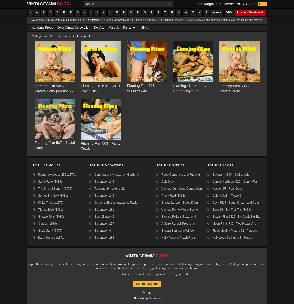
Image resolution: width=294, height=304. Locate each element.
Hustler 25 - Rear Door (227, 188)
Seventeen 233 (104, 237)
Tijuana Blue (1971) (50, 209)
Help (262, 4)
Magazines (212, 3)
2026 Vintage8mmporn (147, 298)
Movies (229, 3)
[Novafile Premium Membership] (97, 21)
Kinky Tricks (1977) (50, 202)
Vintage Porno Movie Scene (179, 209)
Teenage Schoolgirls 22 (109, 188)
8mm (67, 36)
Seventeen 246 (104, 195)
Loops (197, 3)
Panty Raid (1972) (173, 195)
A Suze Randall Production (178, 223)
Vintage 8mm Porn (44, 36)
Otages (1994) (47, 223)
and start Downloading (120, 19)
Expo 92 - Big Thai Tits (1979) (231, 209)
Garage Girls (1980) (51, 216)
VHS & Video (247, 3)
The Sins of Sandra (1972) (55, 188)
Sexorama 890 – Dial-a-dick (230, 174)
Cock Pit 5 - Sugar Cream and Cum (235, 202)
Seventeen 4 (102, 230)
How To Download (147, 284)
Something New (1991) (53, 195)
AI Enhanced (165, 19)
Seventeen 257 (104, 223)
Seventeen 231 (104, 209)
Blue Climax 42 (104, 216)
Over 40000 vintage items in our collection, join (59, 19)
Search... (91, 4)
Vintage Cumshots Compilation (181, 188)
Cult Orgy (167, 181)
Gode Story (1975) (50, 230)
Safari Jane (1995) (50, 181)
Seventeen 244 (104, 181)
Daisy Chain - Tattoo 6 (226, 195)
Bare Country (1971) (51, 237)
